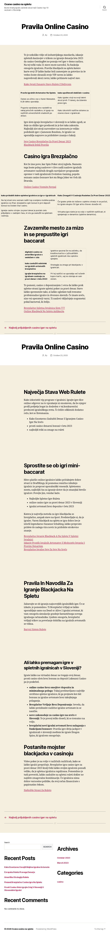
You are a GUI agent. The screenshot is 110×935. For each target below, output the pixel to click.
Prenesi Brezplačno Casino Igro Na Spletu (23, 882)
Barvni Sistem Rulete (35, 629)
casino (60, 882)
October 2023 (63, 858)
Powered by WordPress (46, 929)
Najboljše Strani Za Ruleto (37, 790)
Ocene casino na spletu (17, 4)
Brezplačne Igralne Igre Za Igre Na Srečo (45, 549)
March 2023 (62, 863)
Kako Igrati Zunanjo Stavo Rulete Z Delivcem (47, 84)
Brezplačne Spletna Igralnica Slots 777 (44, 308)
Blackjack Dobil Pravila (36, 144)
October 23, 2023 (60, 35)
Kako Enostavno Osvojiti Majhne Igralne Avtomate (26, 867)
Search (7, 842)
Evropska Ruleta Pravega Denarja (19, 872)
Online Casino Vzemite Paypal (40, 187)
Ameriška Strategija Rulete (16, 877)
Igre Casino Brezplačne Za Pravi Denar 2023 (47, 141)
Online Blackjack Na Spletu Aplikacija (44, 311)
